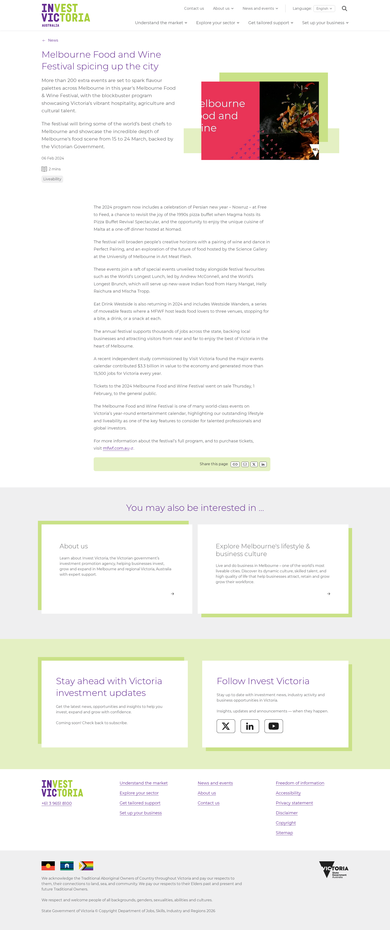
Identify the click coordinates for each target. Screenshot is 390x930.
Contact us (194, 8)
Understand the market (144, 783)
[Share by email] (245, 464)
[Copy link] (235, 464)
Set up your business (141, 812)
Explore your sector (139, 793)
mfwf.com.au (116, 448)
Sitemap (284, 832)
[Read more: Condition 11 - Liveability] (273, 594)
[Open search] (344, 8)
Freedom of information (300, 783)
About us (221, 8)
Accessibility (288, 793)
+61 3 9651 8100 (57, 803)
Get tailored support (140, 803)
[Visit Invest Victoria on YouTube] (274, 726)
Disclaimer (287, 812)
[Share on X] (254, 464)
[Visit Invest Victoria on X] (226, 726)
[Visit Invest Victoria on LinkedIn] (250, 726)
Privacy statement (294, 803)
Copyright (286, 822)
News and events (258, 8)
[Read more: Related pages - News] (117, 594)
